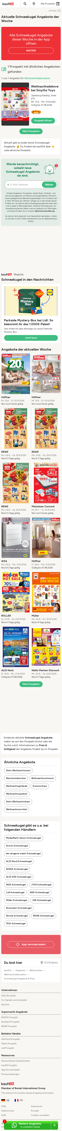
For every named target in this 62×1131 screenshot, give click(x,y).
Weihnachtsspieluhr (16, 793)
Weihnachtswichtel (16, 809)
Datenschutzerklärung (45, 211)
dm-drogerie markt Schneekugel (23, 853)
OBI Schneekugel (41, 900)
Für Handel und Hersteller (14, 1000)
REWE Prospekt (9, 1026)
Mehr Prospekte (31, 131)
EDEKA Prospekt (9, 1017)
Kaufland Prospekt (10, 1021)
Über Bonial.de (8, 995)
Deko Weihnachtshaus (18, 801)
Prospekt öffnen (43, 120)
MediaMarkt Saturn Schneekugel (23, 838)
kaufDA (7, 970)
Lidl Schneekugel (15, 892)
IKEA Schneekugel (16, 884)
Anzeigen (53, 11)
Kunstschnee (40, 786)
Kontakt (35, 1110)
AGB (3, 1115)
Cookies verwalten (40, 1115)
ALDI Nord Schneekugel (19, 861)
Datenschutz (7, 1110)
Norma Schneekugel (17, 915)
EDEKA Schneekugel (17, 869)
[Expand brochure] (15, 104)
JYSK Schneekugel (41, 884)
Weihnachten (36, 970)
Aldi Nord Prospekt (10, 1039)
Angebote (20, 970)
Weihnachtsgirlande (16, 786)
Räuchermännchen (16, 778)
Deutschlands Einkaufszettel (15, 1061)
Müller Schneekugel (16, 900)
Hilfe (3, 1106)
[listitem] (15, 379)
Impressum (36, 1106)
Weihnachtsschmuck (42, 778)
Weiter (49, 184)
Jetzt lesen (31, 337)
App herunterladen (10, 1069)
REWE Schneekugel (43, 915)
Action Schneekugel (17, 845)
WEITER (31, 50)
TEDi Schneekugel (16, 923)
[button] (31, 104)
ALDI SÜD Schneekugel (18, 877)
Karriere (5, 1004)
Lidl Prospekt (7, 1048)
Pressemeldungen (10, 1074)
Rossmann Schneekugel (18, 908)
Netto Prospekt (9, 1043)
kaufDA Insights (9, 1065)
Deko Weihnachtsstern (18, 770)
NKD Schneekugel (39, 892)
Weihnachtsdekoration (37, 78)
